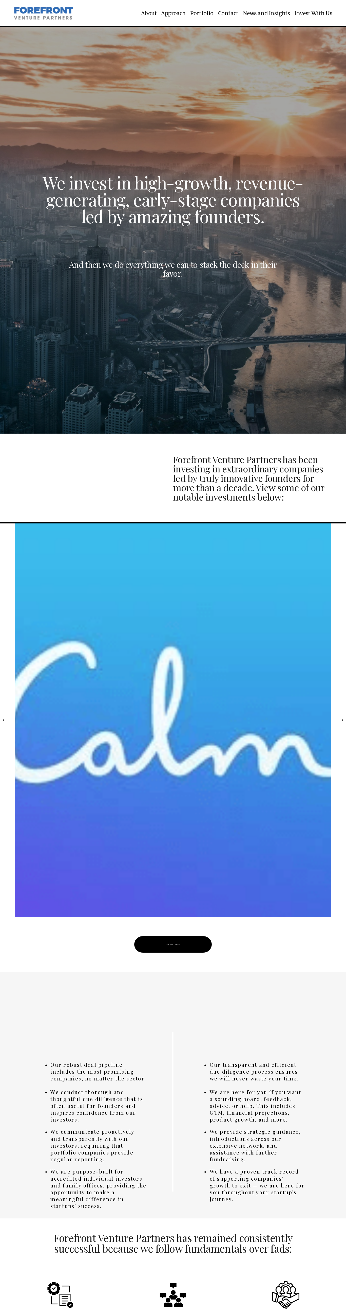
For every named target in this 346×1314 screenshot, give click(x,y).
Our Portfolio (173, 944)
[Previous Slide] (5, 719)
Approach (173, 13)
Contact (228, 13)
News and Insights (266, 13)
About (149, 13)
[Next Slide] (340, 719)
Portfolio (202, 13)
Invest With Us (313, 13)
